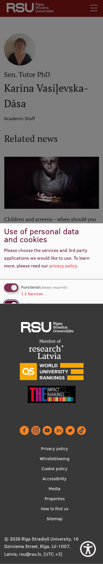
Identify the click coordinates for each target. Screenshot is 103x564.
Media (54, 489)
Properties (55, 499)
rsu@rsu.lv (30, 554)
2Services (32, 294)
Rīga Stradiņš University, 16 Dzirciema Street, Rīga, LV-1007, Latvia (41, 546)
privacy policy (63, 265)
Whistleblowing (55, 459)
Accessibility (54, 479)
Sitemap (55, 519)
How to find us (54, 509)
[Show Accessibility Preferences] (88, 549)
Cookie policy (54, 469)
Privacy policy (54, 449)
